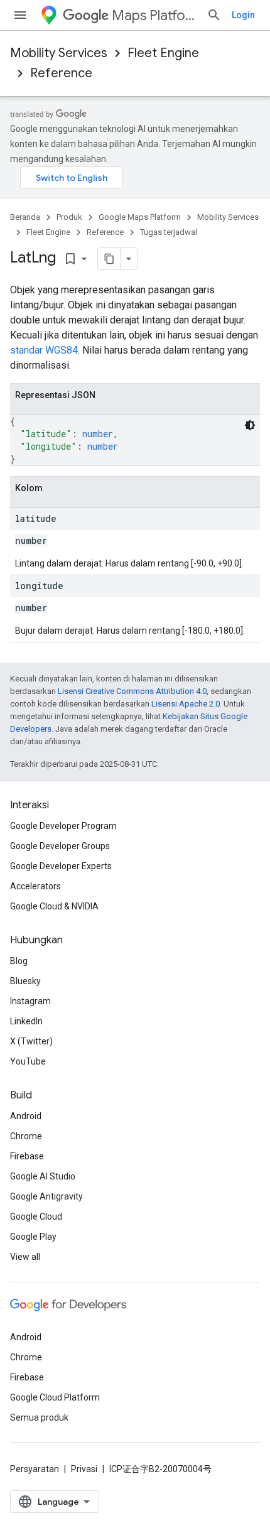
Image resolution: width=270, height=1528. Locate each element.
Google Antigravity (46, 1196)
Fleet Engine (163, 53)
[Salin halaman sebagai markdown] (109, 258)
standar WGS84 (44, 350)
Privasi (84, 1469)
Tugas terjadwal (168, 232)
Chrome (26, 1136)
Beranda (25, 217)
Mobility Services (58, 53)
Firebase (27, 1156)
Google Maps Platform (140, 217)
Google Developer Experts (61, 866)
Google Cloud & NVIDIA (54, 906)
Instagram (30, 1001)
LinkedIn (26, 1021)
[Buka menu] (20, 15)
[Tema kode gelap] (250, 425)
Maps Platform (154, 15)
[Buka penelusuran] (214, 15)
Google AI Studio (42, 1176)
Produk (69, 217)
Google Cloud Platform (55, 1397)
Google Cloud (36, 1216)
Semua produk (39, 1417)
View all (25, 1257)
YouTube (28, 1061)
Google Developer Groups (60, 846)
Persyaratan (34, 1469)
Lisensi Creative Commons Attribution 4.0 (132, 691)
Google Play (33, 1237)
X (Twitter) (31, 1041)
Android (25, 1116)
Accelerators (35, 886)
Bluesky (25, 981)
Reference (61, 73)
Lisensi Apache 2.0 (185, 703)
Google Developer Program (63, 826)
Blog (19, 961)
